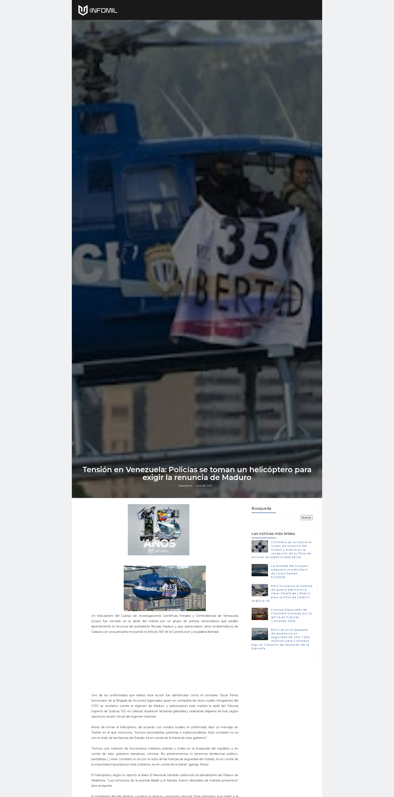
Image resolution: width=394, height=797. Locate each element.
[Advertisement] (165, 665)
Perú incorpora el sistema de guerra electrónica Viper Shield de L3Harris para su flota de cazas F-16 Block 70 (282, 593)
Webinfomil (185, 485)
